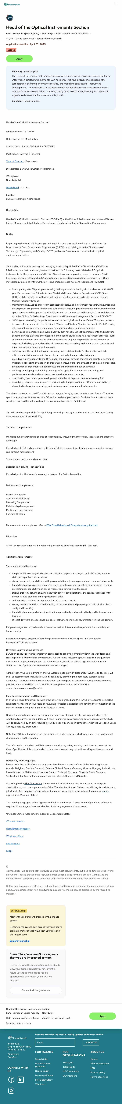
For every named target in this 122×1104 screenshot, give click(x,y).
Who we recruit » (15, 821)
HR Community (71, 1071)
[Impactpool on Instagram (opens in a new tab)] (11, 1094)
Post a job (68, 1062)
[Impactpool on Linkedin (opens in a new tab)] (20, 1083)
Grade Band (12, 187)
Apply (19, 58)
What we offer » (14, 836)
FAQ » (9, 851)
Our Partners (70, 1075)
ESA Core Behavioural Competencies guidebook (72, 525)
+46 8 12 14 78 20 (16, 1049)
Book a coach (42, 1070)
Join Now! (91, 1042)
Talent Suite (69, 1066)
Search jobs (41, 1058)
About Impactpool (99, 1063)
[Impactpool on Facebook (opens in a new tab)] (11, 1083)
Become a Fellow (44, 1075)
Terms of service (99, 1076)
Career (94, 1058)
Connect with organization (36, 990)
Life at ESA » (13, 843)
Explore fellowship (19, 940)
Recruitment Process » (18, 828)
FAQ (92, 1067)
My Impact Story (44, 1079)
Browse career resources (43, 1065)
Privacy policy (97, 1072)
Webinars (40, 1084)
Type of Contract (15, 161)
